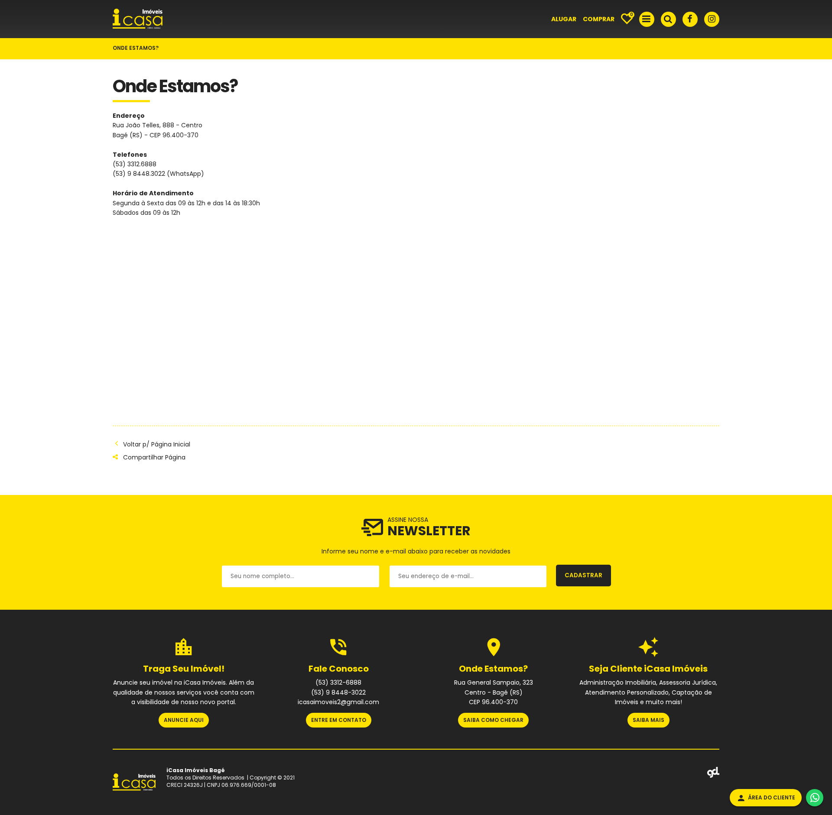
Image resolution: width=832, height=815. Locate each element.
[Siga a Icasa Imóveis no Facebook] (690, 19)
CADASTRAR (583, 575)
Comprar (598, 19)
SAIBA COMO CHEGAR (493, 720)
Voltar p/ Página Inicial (156, 444)
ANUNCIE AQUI (184, 720)
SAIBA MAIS (648, 720)
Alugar (563, 19)
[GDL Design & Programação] (713, 776)
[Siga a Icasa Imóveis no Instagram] (711, 19)
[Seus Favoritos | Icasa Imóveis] (627, 19)
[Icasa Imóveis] (137, 27)
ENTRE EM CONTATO (338, 720)
